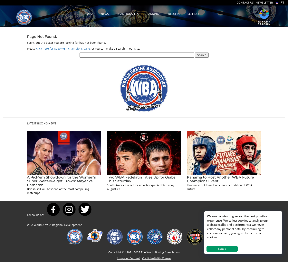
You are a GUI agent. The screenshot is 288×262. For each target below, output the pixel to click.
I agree (222, 248)
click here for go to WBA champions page (63, 48)
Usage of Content (128, 258)
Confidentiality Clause (156, 258)
